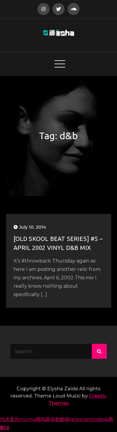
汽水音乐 (9, 419)
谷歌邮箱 (60, 419)
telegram (81, 419)
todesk (100, 419)
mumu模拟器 (34, 419)
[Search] (99, 351)
